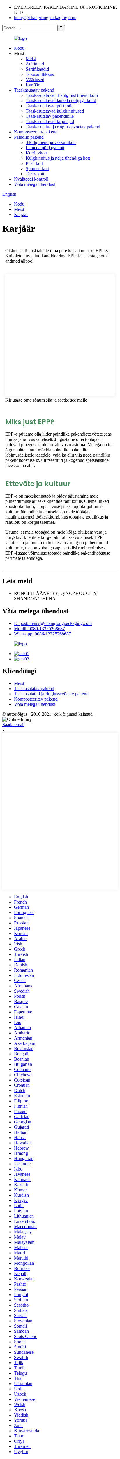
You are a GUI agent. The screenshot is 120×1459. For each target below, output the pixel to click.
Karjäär (32, 84)
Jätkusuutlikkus (40, 74)
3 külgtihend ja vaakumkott (51, 142)
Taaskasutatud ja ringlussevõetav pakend (63, 126)
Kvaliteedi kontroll (31, 179)
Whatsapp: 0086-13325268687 (42, 633)
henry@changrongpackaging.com (45, 17)
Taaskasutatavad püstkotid (50, 105)
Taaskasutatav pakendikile (50, 116)
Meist (31, 58)
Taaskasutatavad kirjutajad (50, 121)
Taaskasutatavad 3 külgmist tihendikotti (62, 95)
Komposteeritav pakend (36, 131)
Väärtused (35, 79)
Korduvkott (36, 152)
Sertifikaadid (37, 69)
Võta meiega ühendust (34, 184)
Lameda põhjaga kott (45, 147)
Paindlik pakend (29, 137)
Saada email (13, 724)
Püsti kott (34, 163)
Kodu (19, 48)
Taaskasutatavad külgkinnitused (55, 110)
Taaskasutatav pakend (34, 90)
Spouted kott (37, 168)
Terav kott (35, 173)
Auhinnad (35, 63)
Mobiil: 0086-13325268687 (39, 628)
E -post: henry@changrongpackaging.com (53, 623)
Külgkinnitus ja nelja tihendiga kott (58, 158)
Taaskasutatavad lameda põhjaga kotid (61, 100)
